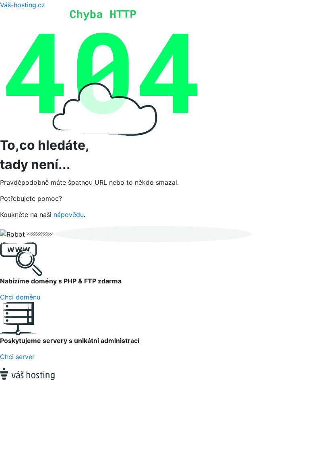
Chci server (17, 357)
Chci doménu (20, 297)
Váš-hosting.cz (22, 5)
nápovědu (69, 215)
